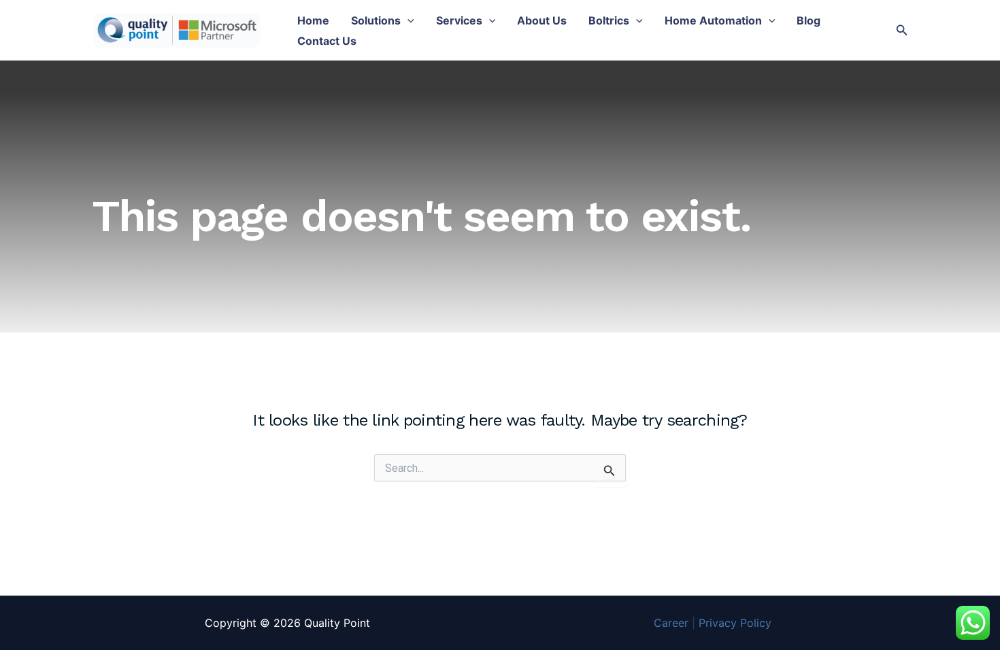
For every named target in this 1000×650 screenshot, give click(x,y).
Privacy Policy (735, 623)
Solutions (376, 20)
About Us (542, 20)
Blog (808, 20)
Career (671, 623)
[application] (407, 20)
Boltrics (608, 20)
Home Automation (713, 20)
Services (459, 20)
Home (313, 20)
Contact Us (326, 41)
